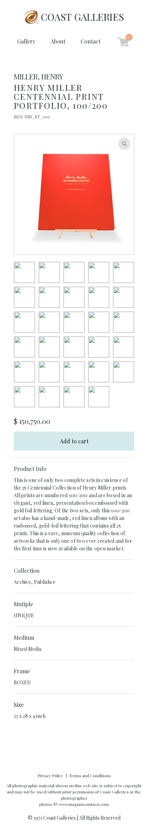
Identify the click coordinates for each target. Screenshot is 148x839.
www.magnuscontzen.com (84, 804)
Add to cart (74, 441)
